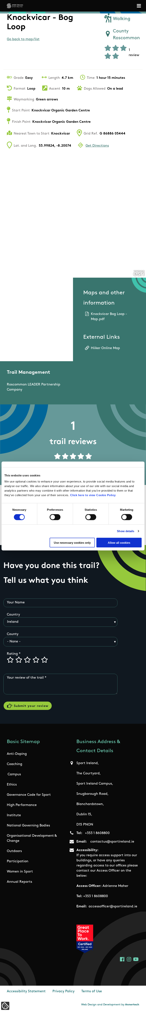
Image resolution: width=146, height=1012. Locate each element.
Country (13, 614)
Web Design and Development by (110, 1004)
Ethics (12, 784)
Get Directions (97, 146)
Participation (17, 861)
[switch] (55, 517)
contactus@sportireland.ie (112, 842)
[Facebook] (122, 959)
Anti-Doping (17, 754)
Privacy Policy (63, 991)
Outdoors (14, 851)
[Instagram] (129, 959)
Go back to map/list (23, 39)
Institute (14, 815)
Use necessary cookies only (72, 542)
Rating (12, 654)
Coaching (14, 764)
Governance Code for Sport (29, 795)
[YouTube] (135, 959)
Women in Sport (20, 871)
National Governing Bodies (28, 825)
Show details (125, 531)
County (12, 634)
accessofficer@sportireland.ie (113, 906)
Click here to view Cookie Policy (93, 495)
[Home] (15, 5)
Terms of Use (91, 991)
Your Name (16, 602)
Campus (14, 774)
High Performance (22, 805)
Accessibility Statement (26, 991)
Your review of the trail (25, 678)
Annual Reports (19, 882)
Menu (139, 5)
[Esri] (139, 273)
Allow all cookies (119, 542)
